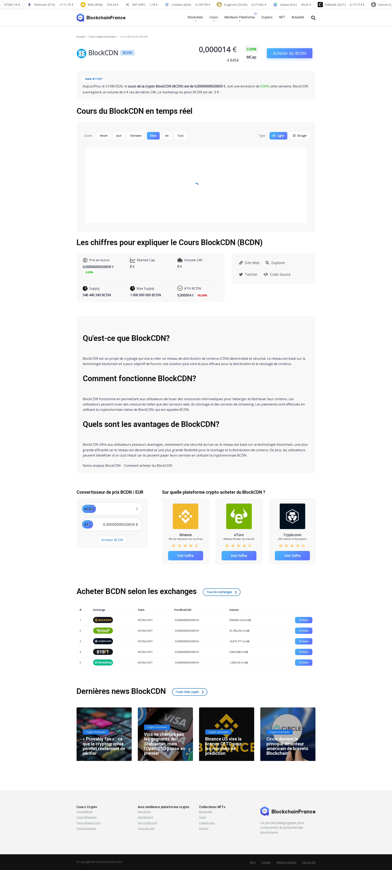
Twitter (250, 274)
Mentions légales (286, 862)
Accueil (81, 36)
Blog (252, 862)
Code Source (280, 274)
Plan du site (308, 862)
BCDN (89, 509)
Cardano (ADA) (191, 5)
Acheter (303, 620)
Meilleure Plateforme (239, 17)
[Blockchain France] (103, 16)
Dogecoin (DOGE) (245, 5)
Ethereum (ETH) (54, 5)
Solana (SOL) (295, 5)
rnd (247, 620)
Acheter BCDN (112, 540)
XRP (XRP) (145, 5)
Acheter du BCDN (289, 53)
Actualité (298, 17)
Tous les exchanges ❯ (221, 592)
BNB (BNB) (103, 5)
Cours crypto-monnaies (102, 36)
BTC (87, 524)
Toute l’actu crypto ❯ (189, 692)
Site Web (251, 262)
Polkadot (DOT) (344, 5)
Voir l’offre (185, 555)
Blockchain (195, 17)
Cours (213, 17)
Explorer (277, 262)
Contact (266, 862)
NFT (282, 17)
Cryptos (267, 17)
